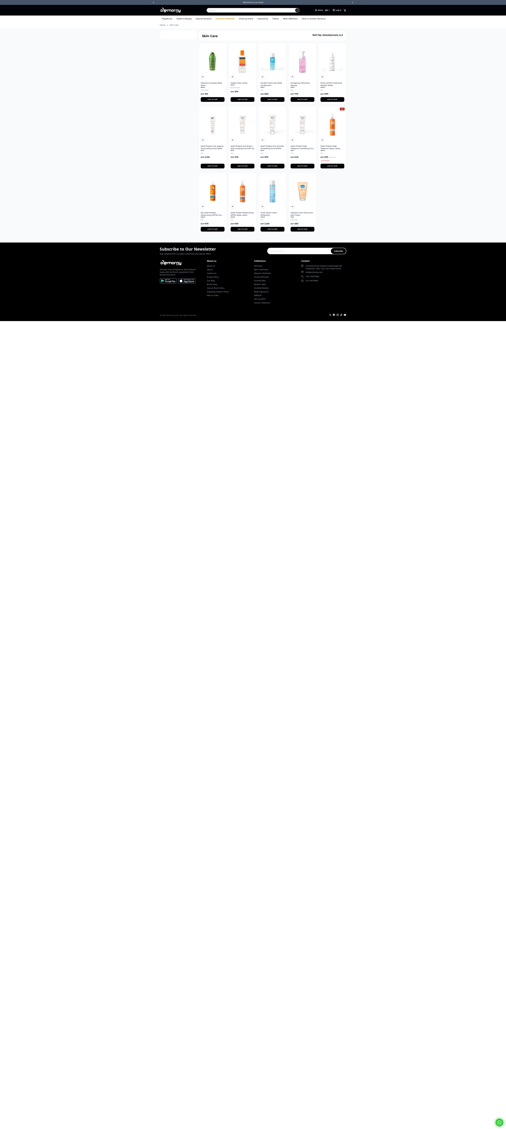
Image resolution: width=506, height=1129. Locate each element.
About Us (211, 266)
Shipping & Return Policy (218, 291)
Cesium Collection (262, 302)
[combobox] (247, 10)
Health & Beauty (184, 19)
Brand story (212, 284)
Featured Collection (225, 19)
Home (163, 25)
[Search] (297, 10)
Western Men (260, 284)
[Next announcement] (352, 2)
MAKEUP (258, 295)
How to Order (213, 295)
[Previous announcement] (153, 2)
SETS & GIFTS (260, 299)
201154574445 (311, 280)
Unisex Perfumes (261, 277)
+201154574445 (312, 276)
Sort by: (317, 35)
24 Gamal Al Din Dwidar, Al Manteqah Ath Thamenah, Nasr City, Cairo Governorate (323, 267)
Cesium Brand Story (215, 288)
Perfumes (258, 266)
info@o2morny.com (313, 272)
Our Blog (211, 280)
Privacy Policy (213, 277)
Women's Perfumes (262, 273)
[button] (345, 10)
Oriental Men (260, 280)
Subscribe (338, 251)
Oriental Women (261, 288)
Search (210, 269)
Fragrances (167, 19)
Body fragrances (261, 291)
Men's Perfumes (261, 269)
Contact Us (211, 273)
